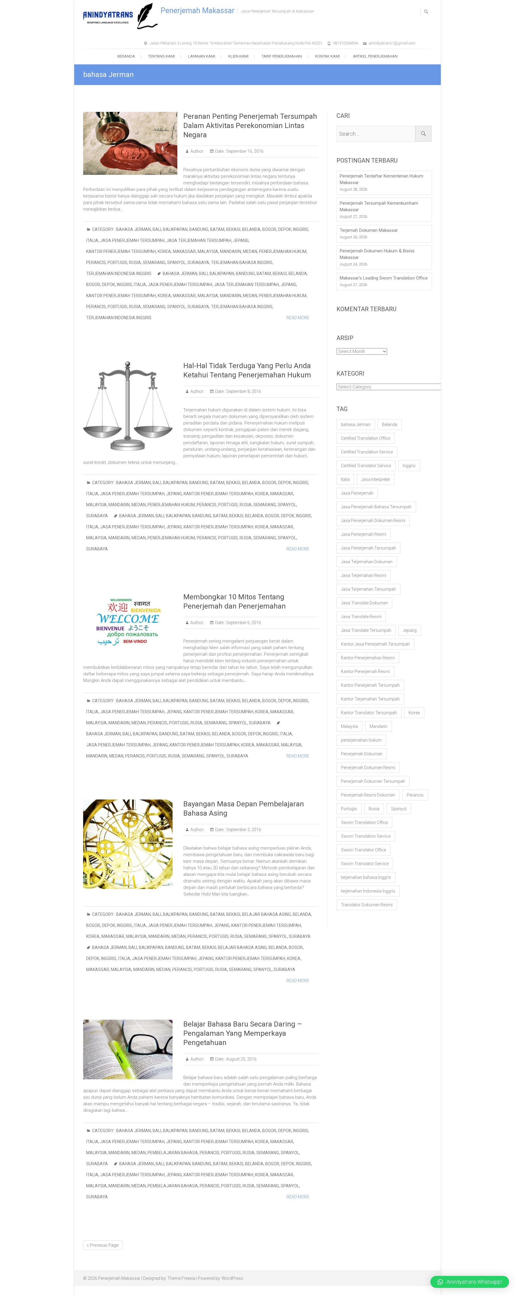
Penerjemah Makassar (198, 10)
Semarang (154, 262)
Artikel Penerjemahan (375, 56)
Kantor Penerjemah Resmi (365, 671)
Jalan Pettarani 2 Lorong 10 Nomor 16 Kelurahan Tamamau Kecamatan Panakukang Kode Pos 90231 (236, 43)
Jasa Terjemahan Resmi (363, 575)
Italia (92, 240)
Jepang (241, 240)
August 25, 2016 (241, 1059)
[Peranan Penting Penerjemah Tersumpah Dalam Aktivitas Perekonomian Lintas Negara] (130, 143)
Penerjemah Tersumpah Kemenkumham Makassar (379, 206)
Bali (157, 229)
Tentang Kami (161, 56)
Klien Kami (238, 56)
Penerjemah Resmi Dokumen (368, 795)
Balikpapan (175, 229)
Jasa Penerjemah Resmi (363, 534)
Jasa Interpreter (375, 479)
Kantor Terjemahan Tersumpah (370, 699)
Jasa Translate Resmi (361, 616)
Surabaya (198, 262)
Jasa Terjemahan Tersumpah (198, 240)
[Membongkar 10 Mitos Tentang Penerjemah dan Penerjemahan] (130, 622)
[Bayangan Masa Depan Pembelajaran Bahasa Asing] (130, 844)
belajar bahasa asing (266, 914)
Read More (297, 317)
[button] (469, 1282)
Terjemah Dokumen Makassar (369, 230)
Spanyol (176, 262)
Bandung (198, 229)
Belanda (251, 229)
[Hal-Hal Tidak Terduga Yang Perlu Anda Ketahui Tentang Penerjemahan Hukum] (130, 406)
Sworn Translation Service (365, 836)
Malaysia (208, 251)
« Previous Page (103, 1245)
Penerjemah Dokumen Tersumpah (373, 781)
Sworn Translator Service (365, 863)
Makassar (184, 251)
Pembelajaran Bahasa (173, 1152)
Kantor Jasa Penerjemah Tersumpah (375, 644)
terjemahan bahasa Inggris (241, 262)
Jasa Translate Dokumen (364, 603)
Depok (284, 229)
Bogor (269, 229)
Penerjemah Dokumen (361, 753)
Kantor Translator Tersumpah (369, 712)
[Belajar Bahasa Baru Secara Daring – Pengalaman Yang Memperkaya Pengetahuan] (130, 1049)
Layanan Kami (201, 56)
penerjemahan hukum (282, 251)
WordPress (232, 1278)
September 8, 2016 (243, 391)
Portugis (117, 262)
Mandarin (230, 251)
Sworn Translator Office (363, 850)
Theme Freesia (181, 1278)
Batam (217, 229)
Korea (164, 251)
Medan (250, 251)
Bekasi (233, 229)
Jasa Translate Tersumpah (366, 630)
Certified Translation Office (365, 438)
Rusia (135, 262)
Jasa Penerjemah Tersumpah (132, 240)
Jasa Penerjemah (357, 493)
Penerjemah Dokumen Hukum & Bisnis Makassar (377, 254)
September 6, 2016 (243, 622)
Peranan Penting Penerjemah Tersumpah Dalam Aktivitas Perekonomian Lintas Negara (250, 125)
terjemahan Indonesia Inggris (118, 273)
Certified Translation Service (367, 452)
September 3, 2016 (243, 829)
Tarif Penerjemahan (282, 56)
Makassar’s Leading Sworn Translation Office (384, 278)
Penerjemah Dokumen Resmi (368, 767)
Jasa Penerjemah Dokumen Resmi (373, 520)
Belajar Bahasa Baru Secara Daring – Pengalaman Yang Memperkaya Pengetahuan (242, 1033)
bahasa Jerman (133, 229)
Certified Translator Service (366, 465)
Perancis (96, 262)
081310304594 (345, 43)
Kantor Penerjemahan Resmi (368, 657)
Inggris (300, 229)
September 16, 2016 (244, 151)
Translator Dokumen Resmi (367, 904)
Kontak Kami (327, 56)
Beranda (126, 56)
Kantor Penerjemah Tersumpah (121, 251)
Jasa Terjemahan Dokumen (367, 561)
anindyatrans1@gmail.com (392, 43)
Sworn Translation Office (364, 822)
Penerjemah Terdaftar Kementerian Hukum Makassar (381, 179)
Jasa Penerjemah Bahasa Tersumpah (376, 506)
